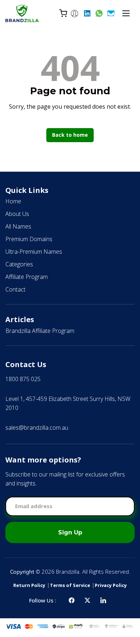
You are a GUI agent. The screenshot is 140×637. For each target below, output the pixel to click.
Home (13, 201)
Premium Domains (28, 239)
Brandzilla (67, 571)
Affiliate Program (26, 277)
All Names (18, 226)
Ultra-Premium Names (33, 252)
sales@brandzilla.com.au (36, 428)
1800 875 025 (23, 379)
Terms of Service (70, 585)
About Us (17, 214)
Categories (19, 264)
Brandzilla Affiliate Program (39, 331)
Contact (15, 289)
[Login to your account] (74, 13)
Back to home (70, 134)
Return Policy (29, 585)
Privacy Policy (111, 585)
